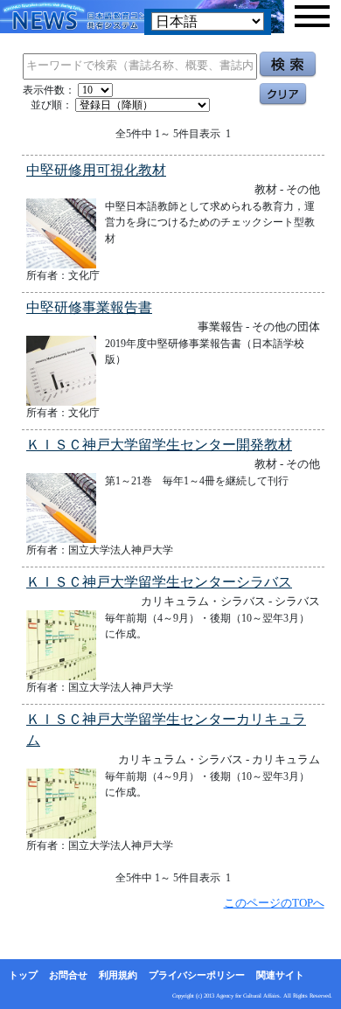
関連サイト (280, 975)
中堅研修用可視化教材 (96, 170)
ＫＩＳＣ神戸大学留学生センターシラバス (159, 581)
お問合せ (68, 975)
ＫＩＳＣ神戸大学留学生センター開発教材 (159, 444)
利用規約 (118, 975)
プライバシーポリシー (197, 975)
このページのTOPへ (274, 902)
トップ (23, 975)
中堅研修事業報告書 (89, 307)
